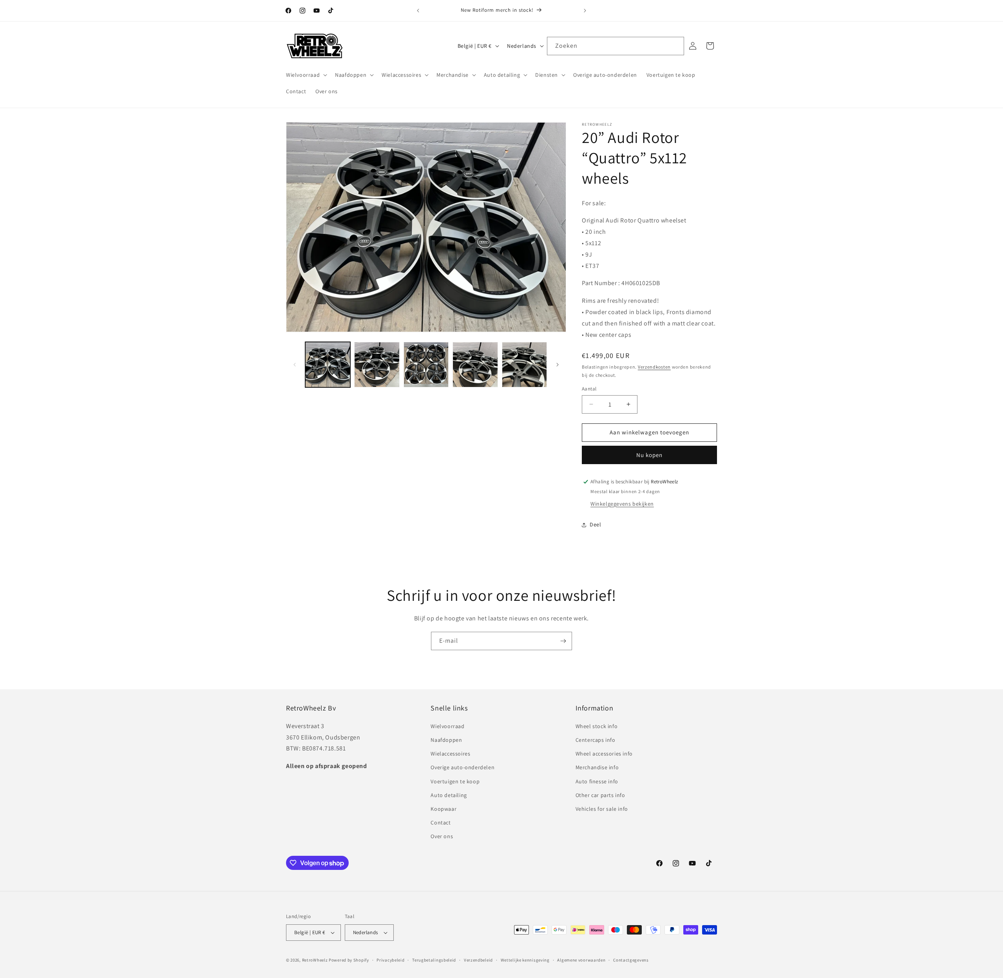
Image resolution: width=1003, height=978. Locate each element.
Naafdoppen (446, 739)
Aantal (589, 388)
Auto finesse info (597, 781)
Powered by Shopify (349, 960)
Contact (441, 822)
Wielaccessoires (450, 753)
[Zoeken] (675, 45)
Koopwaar (443, 808)
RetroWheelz (315, 960)
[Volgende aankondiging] (585, 10)
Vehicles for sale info (602, 808)
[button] (305, 75)
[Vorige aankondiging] (418, 10)
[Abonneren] (563, 641)
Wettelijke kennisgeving (525, 960)
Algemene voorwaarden (581, 960)
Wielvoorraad (447, 726)
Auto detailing (449, 795)
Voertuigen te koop (455, 781)
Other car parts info (600, 795)
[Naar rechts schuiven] (557, 364)
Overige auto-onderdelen (462, 767)
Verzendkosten (654, 367)
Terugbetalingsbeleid (434, 960)
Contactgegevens (631, 960)
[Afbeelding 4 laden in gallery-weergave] (475, 364)
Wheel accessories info (604, 753)
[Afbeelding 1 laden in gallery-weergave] (327, 364)
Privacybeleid (390, 960)
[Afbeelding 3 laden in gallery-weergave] (426, 364)
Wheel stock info (597, 726)
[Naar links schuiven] (294, 364)
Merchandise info (597, 767)
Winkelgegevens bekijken (622, 503)
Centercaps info (596, 739)
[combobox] (615, 46)
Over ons (442, 836)
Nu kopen (649, 455)
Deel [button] (595, 524)
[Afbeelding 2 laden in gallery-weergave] (376, 364)
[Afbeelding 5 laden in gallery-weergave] (524, 364)
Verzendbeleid (478, 960)
